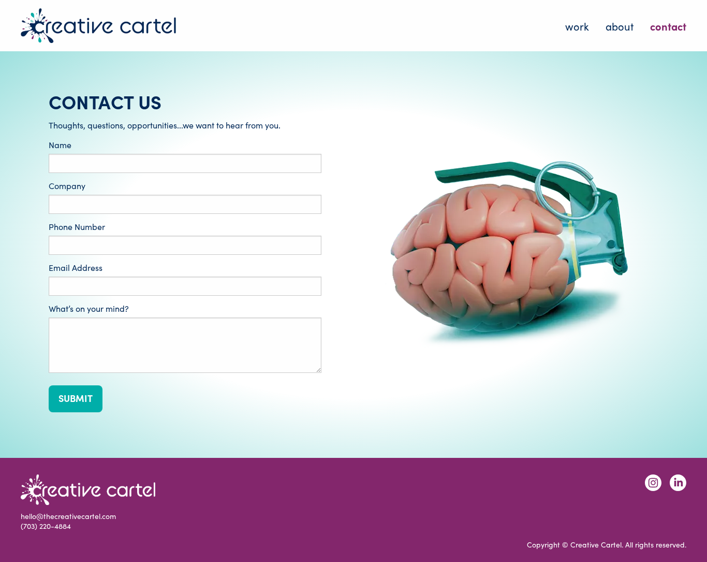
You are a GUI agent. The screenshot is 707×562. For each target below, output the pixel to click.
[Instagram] (653, 482)
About (620, 26)
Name (60, 145)
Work (577, 26)
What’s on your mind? (89, 308)
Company (67, 186)
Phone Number (77, 227)
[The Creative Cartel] (98, 25)
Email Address (75, 267)
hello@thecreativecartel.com (68, 516)
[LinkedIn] (678, 482)
